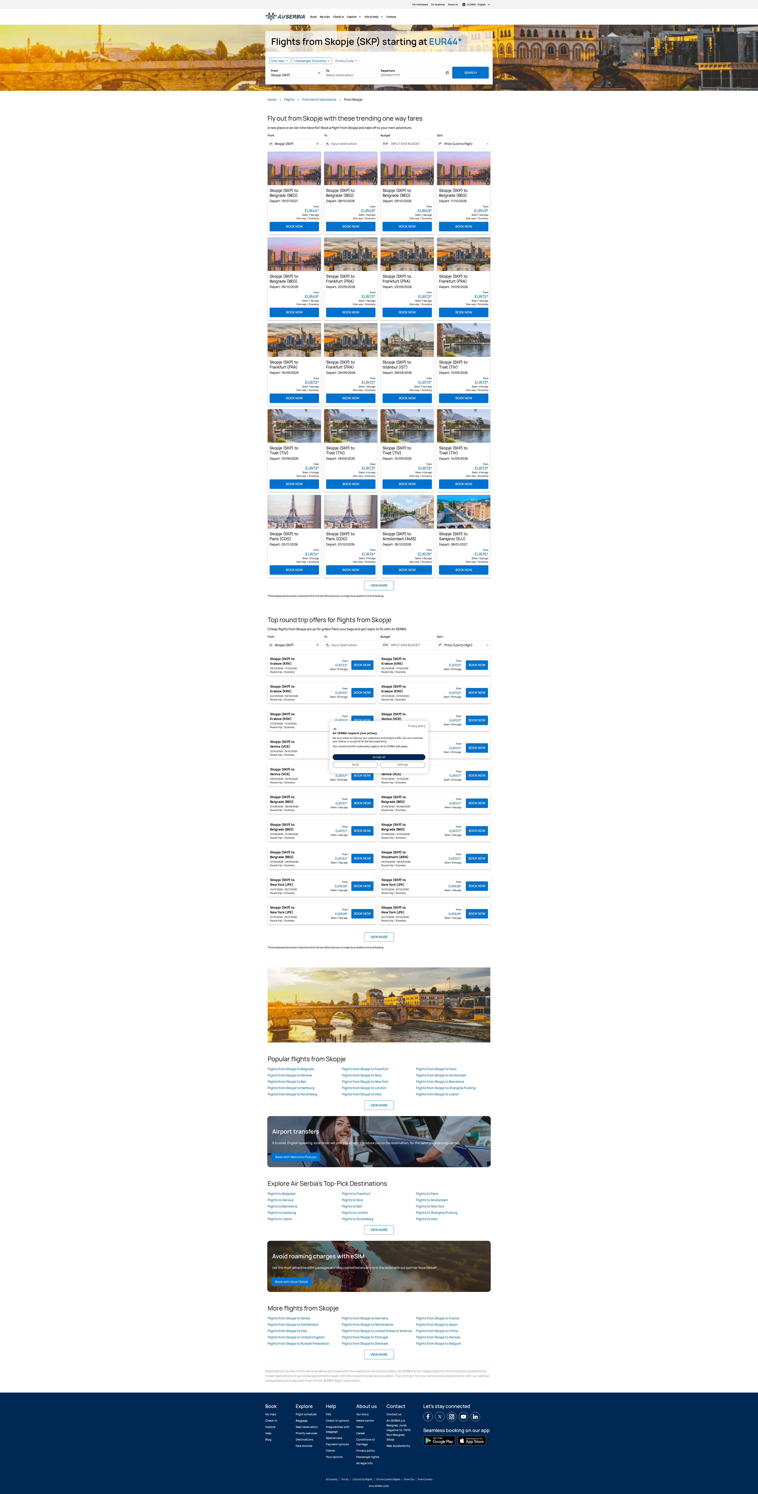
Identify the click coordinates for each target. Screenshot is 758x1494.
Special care (334, 1438)
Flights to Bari (352, 1206)
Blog (268, 1439)
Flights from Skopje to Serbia (289, 1318)
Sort (440, 135)
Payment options (337, 1444)
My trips (325, 16)
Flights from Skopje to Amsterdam (441, 1075)
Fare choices (304, 1446)
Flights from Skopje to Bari (287, 1081)
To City (345, 1479)
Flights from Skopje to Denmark (365, 1343)
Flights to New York (430, 1206)
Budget (385, 135)
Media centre (365, 1420)
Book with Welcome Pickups (295, 1157)
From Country (425, 1479)
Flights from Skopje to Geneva (290, 1075)
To (327, 70)
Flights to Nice (352, 1200)
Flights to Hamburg (282, 1212)
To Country (332, 1479)
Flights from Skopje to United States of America (377, 1331)
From (274, 70)
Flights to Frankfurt (356, 1193)
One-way (277, 61)
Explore (354, 17)
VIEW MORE (379, 1105)
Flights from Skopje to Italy (287, 1331)
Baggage (302, 1420)
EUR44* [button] (445, 41)
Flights (289, 99)
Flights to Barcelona (282, 1206)
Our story (362, 1414)
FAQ (328, 1414)
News (360, 1427)
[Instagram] (451, 1416)
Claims (330, 1450)
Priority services (306, 1433)
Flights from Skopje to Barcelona (440, 1081)
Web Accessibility (398, 1446)
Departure (388, 70)
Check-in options (337, 1420)
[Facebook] (428, 1416)
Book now (294, 226)
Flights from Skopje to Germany (365, 1318)
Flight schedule (306, 1414)
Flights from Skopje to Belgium (438, 1343)
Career (360, 1433)
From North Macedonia (319, 99)
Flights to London (355, 1212)
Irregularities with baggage (338, 1429)
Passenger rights (367, 1457)
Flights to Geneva (280, 1200)
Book (313, 16)
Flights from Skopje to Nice (361, 1075)
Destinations (304, 1439)
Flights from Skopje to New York (365, 1081)
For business (438, 4)
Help (268, 1433)
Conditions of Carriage (365, 1442)
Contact (391, 16)
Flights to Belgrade (282, 1193)
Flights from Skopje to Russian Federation (298, 1343)
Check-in (338, 16)
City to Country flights (388, 1479)
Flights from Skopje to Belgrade (291, 1069)
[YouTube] (463, 1416)
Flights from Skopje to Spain (437, 1324)
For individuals (420, 4)
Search (470, 72)
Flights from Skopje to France (437, 1318)
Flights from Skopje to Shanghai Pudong (446, 1088)
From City (409, 1479)
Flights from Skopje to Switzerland (293, 1324)
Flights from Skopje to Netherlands (367, 1324)
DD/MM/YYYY (390, 75)
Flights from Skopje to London (364, 1088)
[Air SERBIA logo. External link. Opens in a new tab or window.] (335, 729)
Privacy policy (365, 1450)
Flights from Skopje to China (437, 1331)
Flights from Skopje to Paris (436, 1069)
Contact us (394, 1414)
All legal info (364, 1463)
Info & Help (374, 17)
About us (453, 4)
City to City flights (362, 1479)
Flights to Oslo (426, 1219)
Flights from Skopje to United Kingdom (296, 1337)
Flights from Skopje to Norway (438, 1337)
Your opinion (334, 1457)
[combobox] (294, 75)
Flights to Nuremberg (357, 1219)
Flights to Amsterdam (432, 1200)
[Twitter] (440, 1416)
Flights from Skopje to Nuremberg (292, 1094)
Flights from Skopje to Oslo (362, 1094)
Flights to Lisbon (280, 1219)
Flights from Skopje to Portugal (365, 1337)
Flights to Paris (427, 1193)
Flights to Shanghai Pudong (436, 1212)
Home (272, 99)
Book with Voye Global (291, 1281)
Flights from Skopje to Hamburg (291, 1088)
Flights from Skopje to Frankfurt (365, 1069)
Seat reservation (307, 1427)
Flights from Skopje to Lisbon (437, 1094)
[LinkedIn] (475, 1416)
